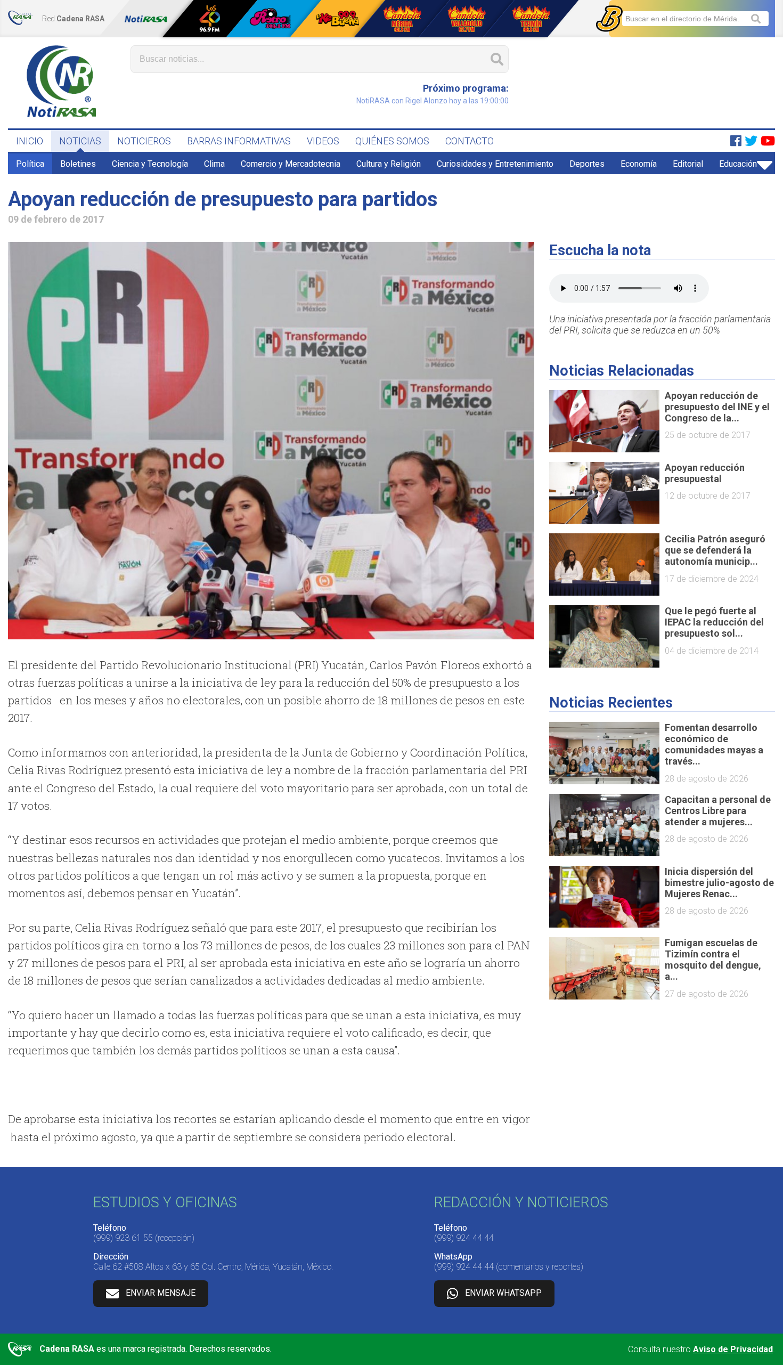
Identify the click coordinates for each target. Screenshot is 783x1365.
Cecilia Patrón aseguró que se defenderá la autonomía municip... (715, 550)
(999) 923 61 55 (123, 1238)
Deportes (587, 164)
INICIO (29, 141)
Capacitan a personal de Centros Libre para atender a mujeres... (718, 810)
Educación (738, 164)
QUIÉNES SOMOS (392, 141)
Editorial (688, 164)
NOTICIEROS (144, 141)
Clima (214, 164)
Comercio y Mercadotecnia (290, 164)
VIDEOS (323, 141)
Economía (639, 164)
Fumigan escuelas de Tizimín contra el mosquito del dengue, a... (713, 959)
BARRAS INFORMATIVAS (239, 141)
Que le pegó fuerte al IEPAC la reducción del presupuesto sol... (714, 622)
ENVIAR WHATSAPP (503, 1293)
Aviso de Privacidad (733, 1349)
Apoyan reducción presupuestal (705, 473)
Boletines (78, 164)
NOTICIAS (80, 141)
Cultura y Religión (388, 164)
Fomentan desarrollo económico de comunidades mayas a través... (714, 744)
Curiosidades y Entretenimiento (495, 164)
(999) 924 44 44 (464, 1238)
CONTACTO (469, 141)
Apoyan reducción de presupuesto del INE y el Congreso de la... (717, 407)
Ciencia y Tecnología (150, 164)
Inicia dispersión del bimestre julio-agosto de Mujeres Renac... (719, 882)
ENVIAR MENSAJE (160, 1293)
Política (30, 164)
